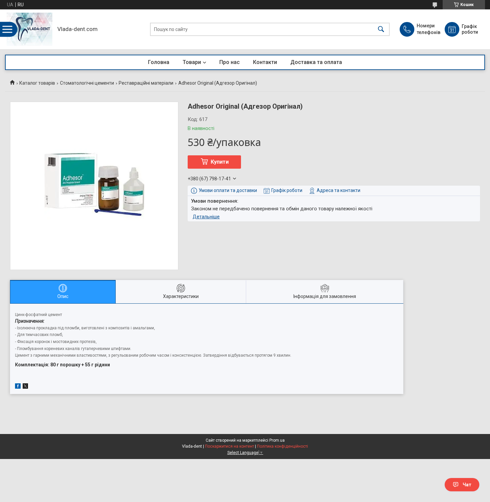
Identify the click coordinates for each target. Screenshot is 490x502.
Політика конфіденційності (282, 446)
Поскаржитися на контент (229, 446)
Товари (192, 62)
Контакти (265, 62)
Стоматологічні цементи (87, 83)
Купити (220, 162)
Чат (467, 484)
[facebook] (18, 387)
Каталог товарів (37, 83)
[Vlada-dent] (29, 29)
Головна (158, 62)
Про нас (229, 62)
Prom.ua (277, 440)
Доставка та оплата (316, 62)
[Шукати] (381, 29)
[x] (25, 387)
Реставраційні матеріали (146, 83)
